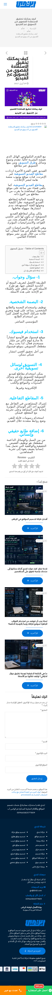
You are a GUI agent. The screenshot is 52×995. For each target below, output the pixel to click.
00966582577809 (34, 899)
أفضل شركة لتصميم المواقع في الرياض (29, 519)
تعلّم (23, 28)
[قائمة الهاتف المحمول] (5, 4)
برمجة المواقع (40, 933)
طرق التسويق (27, 162)
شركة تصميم (40, 853)
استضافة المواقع (38, 858)
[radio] (37, 466)
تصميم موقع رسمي (18, 858)
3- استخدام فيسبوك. (35, 262)
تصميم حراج (40, 849)
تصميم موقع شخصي (17, 862)
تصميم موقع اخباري (18, 853)
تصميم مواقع (40, 836)
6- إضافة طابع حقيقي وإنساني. (32, 270)
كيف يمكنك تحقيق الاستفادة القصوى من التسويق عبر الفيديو (26, 35)
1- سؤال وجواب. (37, 256)
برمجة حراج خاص (38, 866)
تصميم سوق (40, 862)
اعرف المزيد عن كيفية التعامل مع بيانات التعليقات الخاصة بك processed (29, 793)
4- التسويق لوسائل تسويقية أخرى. (31, 265)
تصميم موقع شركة (18, 832)
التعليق (43, 710)
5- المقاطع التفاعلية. (35, 268)
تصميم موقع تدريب (18, 840)
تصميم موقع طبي (18, 845)
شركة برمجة (40, 840)
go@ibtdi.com (36, 890)
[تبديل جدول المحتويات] (40, 252)
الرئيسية (33, 28)
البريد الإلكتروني (41, 753)
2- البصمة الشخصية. (35, 259)
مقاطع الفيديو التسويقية (28, 173)
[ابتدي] (26, 4)
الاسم (44, 741)
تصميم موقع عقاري (18, 836)
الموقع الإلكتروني (41, 765)
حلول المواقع (19, 933)
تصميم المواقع (15, 930)
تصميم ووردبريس (18, 849)
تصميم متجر (40, 845)
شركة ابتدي (41, 832)
